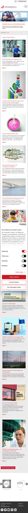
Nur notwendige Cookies (14, 287)
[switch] (24, 256)
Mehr (3, 68)
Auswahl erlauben (14, 282)
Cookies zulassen (14, 277)
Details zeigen (19, 272)
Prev (1, 484)
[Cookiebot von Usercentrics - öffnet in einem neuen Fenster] (19, 224)
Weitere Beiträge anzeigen (8, 467)
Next (27, 484)
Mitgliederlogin (22, 1)
